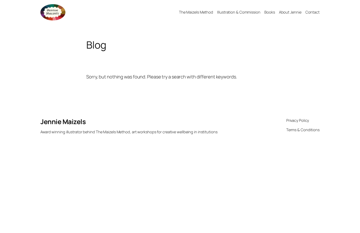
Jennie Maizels (63, 121)
